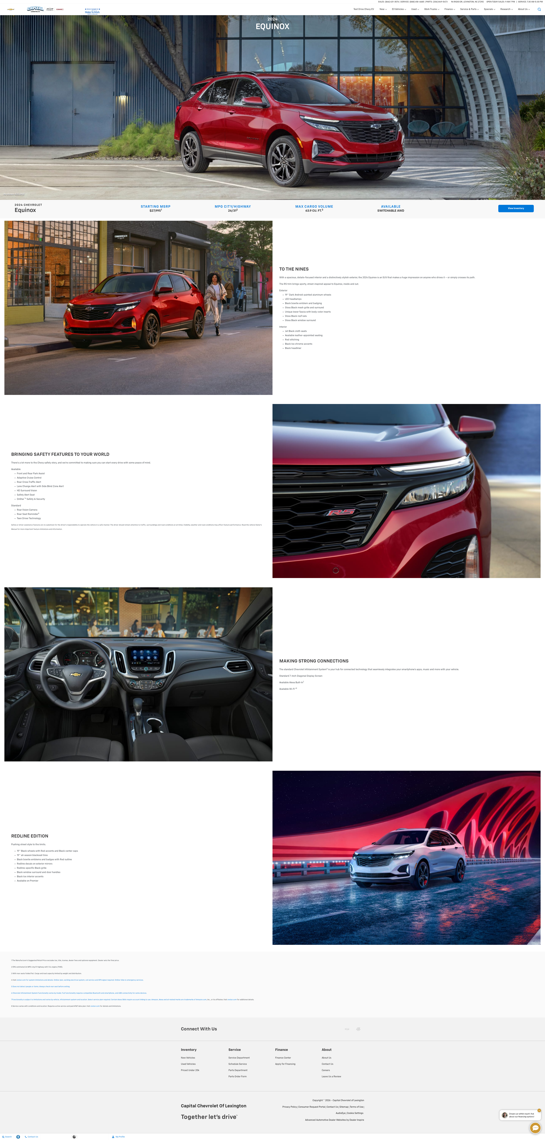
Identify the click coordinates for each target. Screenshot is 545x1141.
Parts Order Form (238, 1077)
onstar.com (232, 1000)
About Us (326, 1058)
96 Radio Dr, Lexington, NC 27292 (467, 2)
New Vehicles (188, 1058)
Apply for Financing (285, 1064)
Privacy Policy (289, 1107)
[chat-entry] (535, 1128)
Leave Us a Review (331, 1077)
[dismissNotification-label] (539, 1110)
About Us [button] (523, 10)
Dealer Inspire (357, 1120)
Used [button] (414, 10)
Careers (326, 1070)
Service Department (239, 1058)
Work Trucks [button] (430, 10)
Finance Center (283, 1058)
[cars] (347, 1029)
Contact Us (327, 1064)
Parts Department (238, 1070)
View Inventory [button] (516, 208)
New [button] (382, 10)
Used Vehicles (188, 1064)
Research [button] (505, 10)
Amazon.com (201, 1000)
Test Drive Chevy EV (364, 9)
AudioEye (340, 1113)
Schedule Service (238, 1064)
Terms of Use (356, 1107)
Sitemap (343, 1107)
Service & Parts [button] (468, 10)
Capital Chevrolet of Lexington (348, 1100)
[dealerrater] (358, 1029)
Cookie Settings (355, 1113)
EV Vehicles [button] (398, 10)
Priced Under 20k (190, 1070)
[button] (539, 9)
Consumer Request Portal (311, 1107)
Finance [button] (448, 10)
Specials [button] (488, 10)
